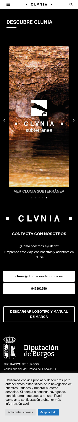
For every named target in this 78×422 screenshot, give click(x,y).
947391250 (39, 288)
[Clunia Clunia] (39, 4)
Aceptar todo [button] (48, 412)
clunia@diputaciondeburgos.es (39, 276)
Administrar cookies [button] (20, 412)
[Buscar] (71, 4)
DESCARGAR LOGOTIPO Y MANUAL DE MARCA (39, 314)
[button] (4, 120)
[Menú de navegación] (8, 4)
